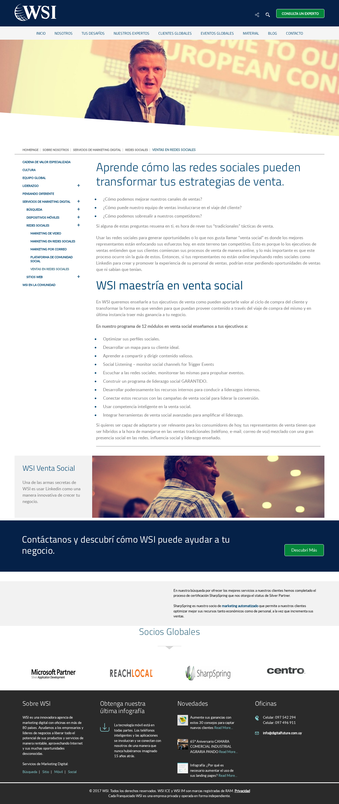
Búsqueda (34, 209)
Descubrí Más (304, 550)
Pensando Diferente (38, 194)
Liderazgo (31, 186)
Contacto (294, 33)
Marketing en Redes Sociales (52, 241)
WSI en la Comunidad (39, 285)
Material (251, 33)
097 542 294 (285, 717)
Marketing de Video (45, 233)
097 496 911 (285, 722)
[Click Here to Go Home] (35, 13)
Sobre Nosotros (56, 150)
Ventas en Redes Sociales (49, 269)
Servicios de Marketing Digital (97, 150)
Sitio (45, 771)
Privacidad (242, 790)
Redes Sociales (136, 150)
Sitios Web (34, 277)
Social (72, 771)
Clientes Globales (175, 33)
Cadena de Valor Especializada (46, 162)
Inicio (41, 33)
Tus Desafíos (93, 33)
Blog (272, 33)
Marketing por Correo (48, 249)
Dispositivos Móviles (42, 217)
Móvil (58, 771)
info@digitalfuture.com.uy (282, 733)
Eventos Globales (217, 33)
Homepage (30, 150)
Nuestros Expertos (131, 33)
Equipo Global (34, 178)
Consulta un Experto (300, 13)
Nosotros (64, 33)
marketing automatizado (240, 605)
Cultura (29, 170)
